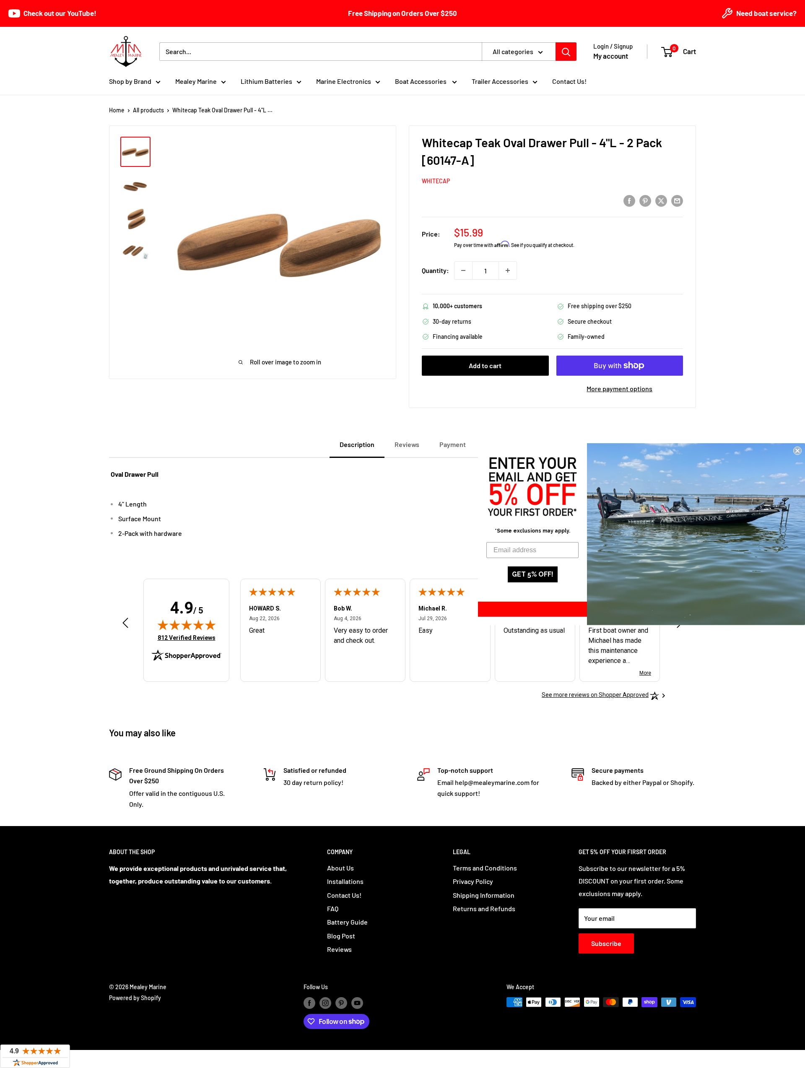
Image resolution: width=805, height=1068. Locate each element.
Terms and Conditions (485, 868)
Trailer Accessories (500, 81)
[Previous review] (125, 625)
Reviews (339, 949)
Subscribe (606, 943)
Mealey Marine (196, 81)
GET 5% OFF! (532, 574)
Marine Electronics (343, 81)
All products (148, 110)
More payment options (619, 388)
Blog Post (341, 936)
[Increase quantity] (508, 270)
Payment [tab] (452, 444)
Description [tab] (357, 444)
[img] (186, 624)
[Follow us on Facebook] (309, 1003)
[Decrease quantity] (463, 270)
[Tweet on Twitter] (661, 200)
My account (610, 56)
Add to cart (485, 365)
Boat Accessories (421, 81)
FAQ (332, 908)
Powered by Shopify (135, 997)
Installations (345, 881)
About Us (340, 868)
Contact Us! (569, 81)
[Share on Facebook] (629, 200)
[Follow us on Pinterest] (341, 1003)
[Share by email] (677, 200)
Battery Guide (347, 922)
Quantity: (435, 270)
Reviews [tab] (407, 444)
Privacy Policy (473, 881)
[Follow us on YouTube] (357, 1003)
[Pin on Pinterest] (645, 200)
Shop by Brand (130, 81)
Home (117, 110)
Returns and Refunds (484, 908)
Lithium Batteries (266, 81)
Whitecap (436, 180)
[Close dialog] (797, 450)
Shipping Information (483, 895)
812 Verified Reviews (187, 637)
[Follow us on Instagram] (325, 1003)
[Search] (566, 51)
